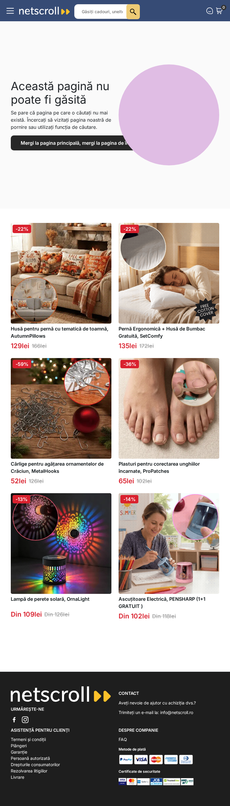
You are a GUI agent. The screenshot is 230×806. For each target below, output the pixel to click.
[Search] (133, 11)
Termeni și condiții (28, 739)
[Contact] (209, 11)
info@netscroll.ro (176, 712)
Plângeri (19, 745)
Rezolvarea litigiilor (29, 770)
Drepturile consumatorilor (35, 764)
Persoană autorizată (30, 758)
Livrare (17, 777)
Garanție (19, 751)
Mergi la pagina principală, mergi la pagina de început (81, 143)
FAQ (123, 739)
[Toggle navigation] (10, 11)
